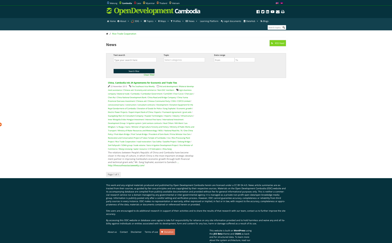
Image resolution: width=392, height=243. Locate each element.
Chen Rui (111, 97)
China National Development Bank (131, 97)
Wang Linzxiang (125, 149)
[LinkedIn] (267, 12)
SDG (137, 21)
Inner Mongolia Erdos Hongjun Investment (126, 119)
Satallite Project (169, 141)
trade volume (139, 145)
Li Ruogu (120, 127)
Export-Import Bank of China (141, 112)
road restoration (144, 141)
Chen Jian (189, 93)
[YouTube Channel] (272, 12)
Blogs (266, 21)
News (191, 21)
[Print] (283, 12)
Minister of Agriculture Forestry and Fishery (150, 127)
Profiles (177, 21)
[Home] (107, 33)
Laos (139, 3)
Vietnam (176, 3)
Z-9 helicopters (154, 149)
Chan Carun (178, 93)
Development (162, 104)
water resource (140, 149)
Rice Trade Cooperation (124, 33)
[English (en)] (277, 3)
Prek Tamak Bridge (139, 134)
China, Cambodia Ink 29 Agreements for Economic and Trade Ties (142, 82)
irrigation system (134, 123)
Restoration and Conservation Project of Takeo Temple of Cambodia (137, 138)
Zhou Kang (167, 149)
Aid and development (169, 86)
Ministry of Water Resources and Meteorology (137, 130)
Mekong (113, 3)
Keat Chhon (168, 123)
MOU (160, 130)
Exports (158, 112)
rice (168, 138)
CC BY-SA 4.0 (240, 185)
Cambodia (135, 93)
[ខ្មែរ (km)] (281, 3)
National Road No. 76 (173, 130)
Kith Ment (179, 123)
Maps (163, 21)
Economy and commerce (145, 90)
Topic (166, 55)
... (178, 162)
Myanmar (150, 3)
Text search (119, 55)
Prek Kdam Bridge (122, 134)
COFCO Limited (183, 101)
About (123, 21)
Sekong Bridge (184, 141)
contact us (252, 210)
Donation (168, 231)
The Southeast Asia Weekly (143, 86)
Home (113, 21)
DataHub (250, 21)
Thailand (163, 3)
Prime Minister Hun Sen (180, 134)
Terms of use (151, 231)
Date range (219, 55)
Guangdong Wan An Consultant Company (125, 116)
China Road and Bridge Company (162, 97)
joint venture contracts (152, 123)
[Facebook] (258, 12)
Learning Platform (209, 21)
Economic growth (184, 108)
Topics (150, 21)
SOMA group (126, 145)
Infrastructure (187, 116)
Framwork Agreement (171, 112)
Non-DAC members (166, 90)
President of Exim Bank (159, 134)
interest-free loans (153, 119)
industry (176, 116)
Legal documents (232, 21)
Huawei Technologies (154, 116)
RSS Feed (279, 43)
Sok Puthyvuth (114, 145)
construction (131, 104)
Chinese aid (128, 90)
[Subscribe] (278, 12)
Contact (124, 231)
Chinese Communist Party (159, 101)
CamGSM (168, 93)
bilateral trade (123, 93)
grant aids (187, 112)
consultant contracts (146, 104)
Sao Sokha (157, 141)
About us (112, 231)
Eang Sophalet (169, 108)
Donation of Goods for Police (149, 108)
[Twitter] (262, 12)
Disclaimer (136, 231)
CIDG (173, 101)
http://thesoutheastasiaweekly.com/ (126, 165)
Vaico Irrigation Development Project (162, 145)
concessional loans (116, 104)
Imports (167, 116)
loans (128, 127)
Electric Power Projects (117, 112)
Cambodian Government (151, 93)
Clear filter (149, 74)
